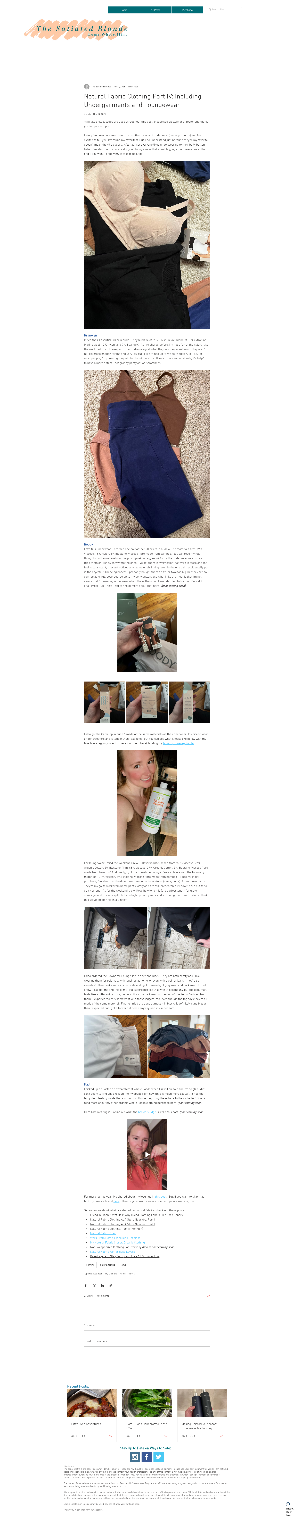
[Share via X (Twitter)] (94, 1285)
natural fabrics (107, 1265)
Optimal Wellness (93, 1273)
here (137, 1504)
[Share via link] (110, 1285)
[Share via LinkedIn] (102, 1285)
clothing (90, 1265)
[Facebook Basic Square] (147, 1457)
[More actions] (208, 87)
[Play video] (147, 1154)
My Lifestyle (111, 1273)
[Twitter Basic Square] (158, 1457)
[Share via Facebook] (85, 1285)
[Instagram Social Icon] (135, 1457)
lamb (123, 1265)
